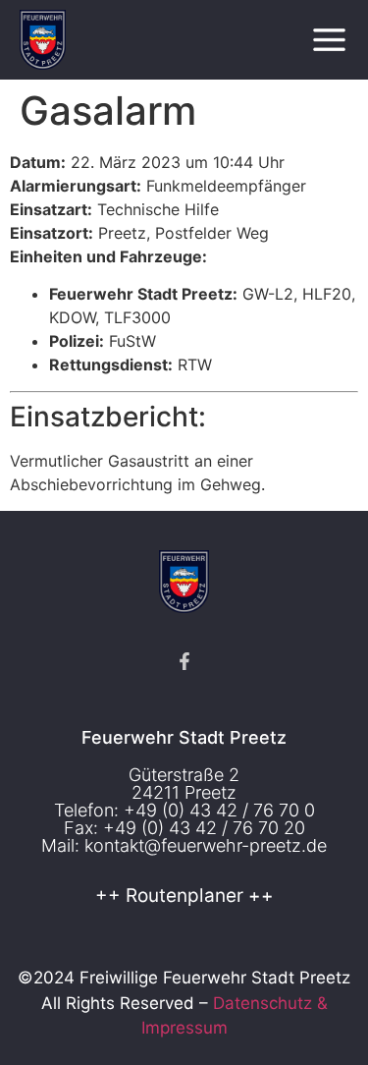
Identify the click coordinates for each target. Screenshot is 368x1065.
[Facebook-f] (184, 661)
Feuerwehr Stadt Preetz (184, 737)
